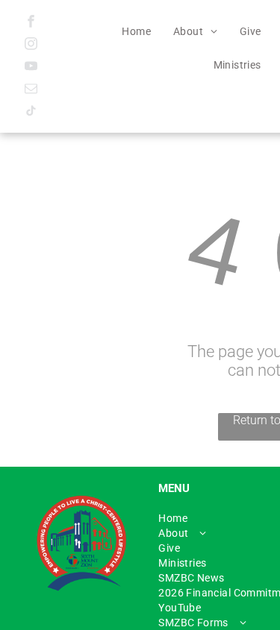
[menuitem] (136, 31)
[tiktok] (31, 112)
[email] (31, 90)
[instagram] (31, 45)
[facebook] (31, 23)
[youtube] (31, 68)
